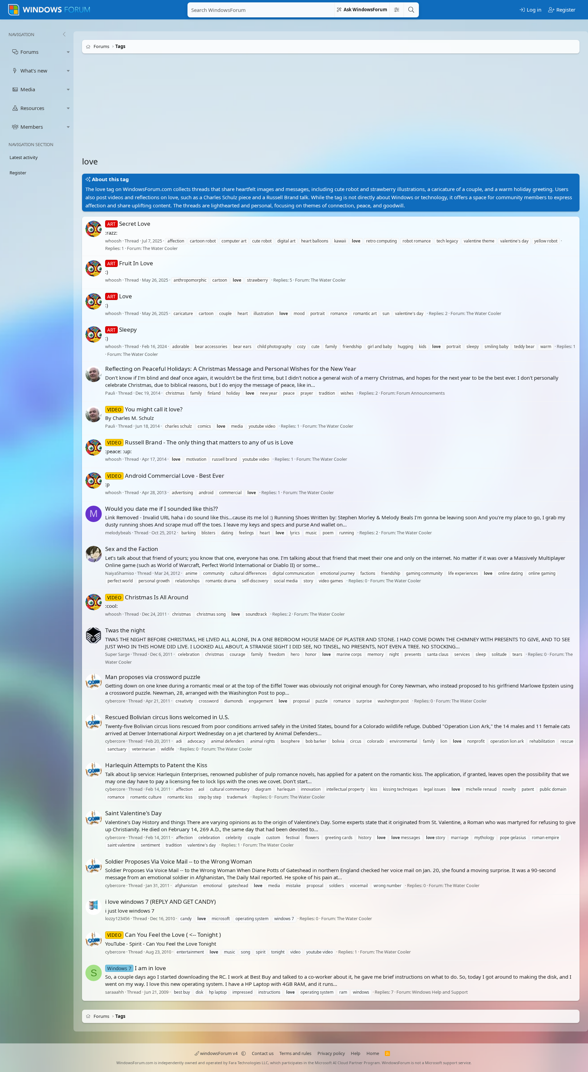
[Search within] (396, 10)
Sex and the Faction (131, 549)
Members (31, 126)
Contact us (263, 1053)
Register (18, 173)
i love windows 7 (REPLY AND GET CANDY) (160, 901)
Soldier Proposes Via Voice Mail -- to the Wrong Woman (178, 861)
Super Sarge (117, 654)
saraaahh (114, 992)
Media (27, 89)
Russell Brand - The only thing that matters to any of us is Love (200, 442)
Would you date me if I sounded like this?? (161, 509)
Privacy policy (331, 1053)
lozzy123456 (117, 918)
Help (355, 1053)
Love (119, 296)
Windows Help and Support (440, 992)
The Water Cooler (160, 249)
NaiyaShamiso (119, 573)
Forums (29, 51)
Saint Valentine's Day (133, 813)
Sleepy (122, 329)
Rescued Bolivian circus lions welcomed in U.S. (167, 717)
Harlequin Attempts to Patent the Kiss (156, 765)
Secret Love (128, 223)
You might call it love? (144, 409)
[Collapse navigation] (64, 34)
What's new (33, 70)
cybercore (115, 701)
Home (372, 1053)
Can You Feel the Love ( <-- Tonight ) (164, 935)
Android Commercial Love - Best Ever (165, 475)
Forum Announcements (420, 393)
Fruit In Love (130, 263)
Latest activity (24, 157)
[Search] (411, 10)
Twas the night (125, 630)
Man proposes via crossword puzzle (152, 677)
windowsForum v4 (219, 1053)
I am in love (136, 968)
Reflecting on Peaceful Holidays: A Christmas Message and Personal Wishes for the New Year (230, 369)
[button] (68, 52)
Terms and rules (295, 1053)
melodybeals (118, 533)
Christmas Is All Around (147, 597)
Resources (32, 108)
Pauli (110, 393)
